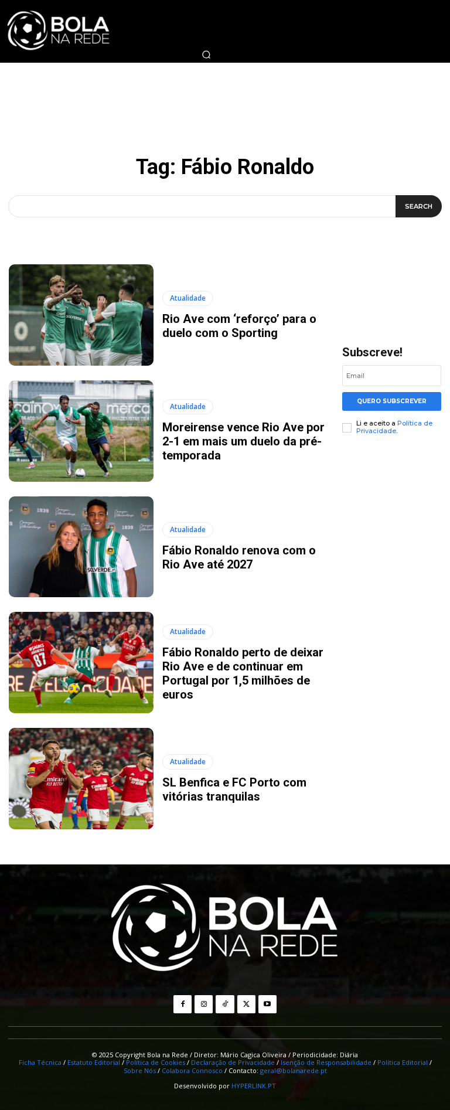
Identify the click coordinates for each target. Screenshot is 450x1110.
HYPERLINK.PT (253, 1085)
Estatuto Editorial (93, 1062)
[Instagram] (204, 1004)
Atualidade (188, 298)
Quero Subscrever (392, 401)
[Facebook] (182, 1004)
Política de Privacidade (394, 427)
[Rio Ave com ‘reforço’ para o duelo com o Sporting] (81, 315)
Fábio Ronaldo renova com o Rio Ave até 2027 (239, 557)
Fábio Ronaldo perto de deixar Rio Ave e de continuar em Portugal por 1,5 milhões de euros (242, 673)
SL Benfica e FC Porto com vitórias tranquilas (234, 789)
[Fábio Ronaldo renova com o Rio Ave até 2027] (81, 547)
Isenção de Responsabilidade (326, 1062)
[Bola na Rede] (225, 929)
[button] (206, 54)
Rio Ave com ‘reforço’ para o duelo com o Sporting (239, 326)
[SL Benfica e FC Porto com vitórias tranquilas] (81, 778)
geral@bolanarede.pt (293, 1070)
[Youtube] (267, 1004)
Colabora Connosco (192, 1070)
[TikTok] (225, 1004)
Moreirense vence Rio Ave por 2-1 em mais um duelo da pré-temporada (243, 441)
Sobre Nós (140, 1070)
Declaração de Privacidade (233, 1062)
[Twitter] (246, 1004)
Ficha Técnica (40, 1062)
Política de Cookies (155, 1062)
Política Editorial (402, 1062)
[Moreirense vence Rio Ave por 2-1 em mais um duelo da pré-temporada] (81, 431)
